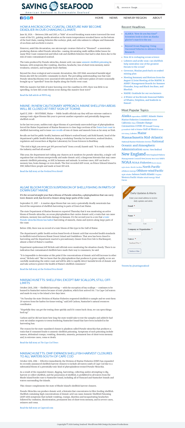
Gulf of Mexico (150, 129)
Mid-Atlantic (153, 137)
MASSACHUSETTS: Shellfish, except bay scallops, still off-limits (65, 281)
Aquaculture (136, 116)
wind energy (149, 177)
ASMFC (144, 116)
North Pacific (151, 167)
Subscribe (134, 251)
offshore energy (129, 171)
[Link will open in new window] (21, 18)
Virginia (158, 174)
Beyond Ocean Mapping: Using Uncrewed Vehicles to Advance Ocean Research (144, 49)
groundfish (126, 129)
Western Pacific (129, 177)
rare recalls (57, 130)
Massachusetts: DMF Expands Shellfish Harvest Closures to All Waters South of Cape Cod (66, 354)
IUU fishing (126, 133)
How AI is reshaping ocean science (141, 57)
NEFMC (146, 150)
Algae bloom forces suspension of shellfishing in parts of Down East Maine (67, 188)
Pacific (159, 170)
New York (155, 159)
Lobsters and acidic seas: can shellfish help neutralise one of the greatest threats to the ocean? (143, 64)
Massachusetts (132, 137)
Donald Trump (152, 126)
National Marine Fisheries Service (136, 142)
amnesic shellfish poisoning (95, 62)
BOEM (154, 120)
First (129, 224)
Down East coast (105, 127)
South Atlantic (147, 174)
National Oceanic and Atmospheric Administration (143, 145)
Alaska (126, 116)
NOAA (126, 162)
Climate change (144, 123)
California (126, 123)
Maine (141, 133)
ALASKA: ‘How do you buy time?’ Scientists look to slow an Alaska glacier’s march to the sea (142, 36)
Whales (140, 177)
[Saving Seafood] (57, 13)
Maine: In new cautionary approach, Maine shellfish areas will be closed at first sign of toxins (68, 107)
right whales (126, 174)
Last (145, 224)
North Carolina (136, 167)
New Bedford (156, 149)
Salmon (136, 174)
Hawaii (161, 129)
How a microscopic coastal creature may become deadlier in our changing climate (60, 28)
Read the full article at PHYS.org (35, 95)
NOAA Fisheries (142, 162)
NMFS (162, 158)
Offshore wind (145, 170)
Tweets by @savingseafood (135, 266)
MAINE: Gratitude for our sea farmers (142, 93)
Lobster (133, 133)
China (133, 123)
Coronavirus (128, 126)
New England (134, 154)
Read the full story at (39, 342)
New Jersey (146, 158)
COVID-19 (140, 126)
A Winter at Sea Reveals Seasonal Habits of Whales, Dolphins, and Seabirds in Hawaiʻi (144, 100)
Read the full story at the (41, 171)
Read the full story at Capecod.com (37, 408)
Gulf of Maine (136, 129)
